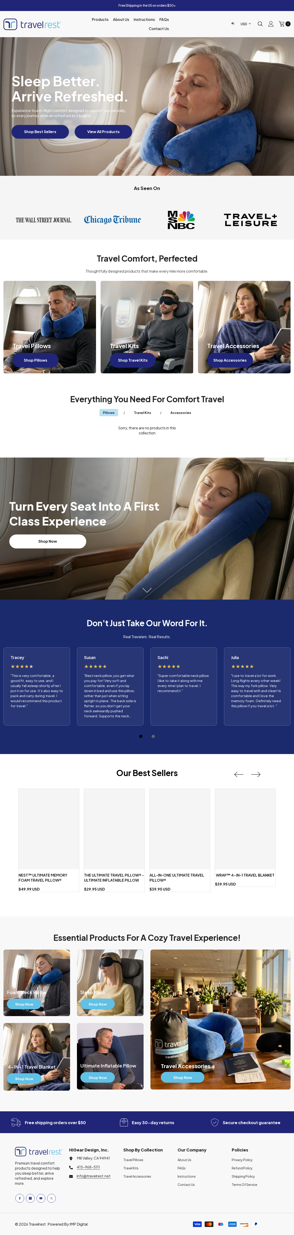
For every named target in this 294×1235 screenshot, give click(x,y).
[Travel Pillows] (49, 327)
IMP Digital (79, 1224)
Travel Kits (142, 413)
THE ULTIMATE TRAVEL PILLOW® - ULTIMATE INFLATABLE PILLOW (114, 878)
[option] (37, 686)
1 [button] (140, 736)
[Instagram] (30, 1198)
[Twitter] (51, 1198)
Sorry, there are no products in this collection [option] (147, 430)
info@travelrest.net (93, 1176)
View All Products (103, 131)
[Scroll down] (147, 590)
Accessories (180, 413)
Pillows (109, 413)
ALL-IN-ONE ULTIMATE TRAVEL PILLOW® (177, 878)
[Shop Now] (36, 983)
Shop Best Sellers (40, 131)
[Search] (260, 24)
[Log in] (271, 24)
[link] (44, 220)
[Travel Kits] (147, 327)
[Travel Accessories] (244, 327)
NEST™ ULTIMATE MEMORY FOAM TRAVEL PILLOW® (43, 878)
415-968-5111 (88, 1167)
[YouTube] (41, 1198)
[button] (239, 774)
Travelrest (37, 1224)
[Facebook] (19, 1198)
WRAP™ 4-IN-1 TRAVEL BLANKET (245, 875)
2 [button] (153, 736)
